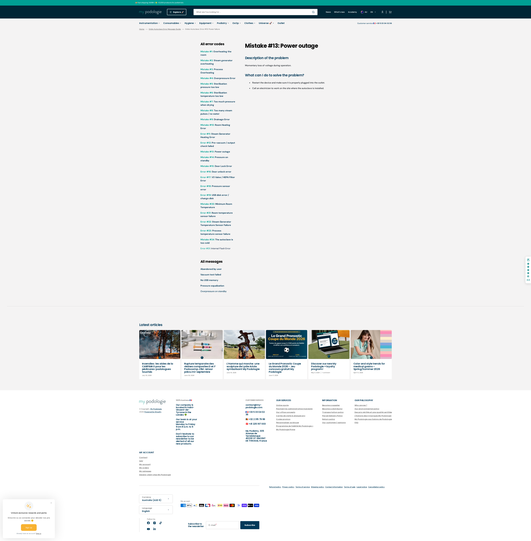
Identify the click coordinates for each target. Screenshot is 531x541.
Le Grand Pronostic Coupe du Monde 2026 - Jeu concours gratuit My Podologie (285, 368)
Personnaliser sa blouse (287, 422)
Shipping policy (317, 487)
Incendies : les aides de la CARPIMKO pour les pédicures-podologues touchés (157, 368)
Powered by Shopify (152, 412)
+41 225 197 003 (257, 423)
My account (145, 464)
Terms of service (302, 487)
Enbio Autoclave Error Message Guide (165, 29)
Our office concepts (285, 412)
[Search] (313, 12)
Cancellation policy (376, 487)
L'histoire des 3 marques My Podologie (373, 415)
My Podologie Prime (285, 429)
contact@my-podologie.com (254, 406)
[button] (389, 12)
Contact (143, 457)
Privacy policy (288, 487)
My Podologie (156, 409)
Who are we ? (361, 405)
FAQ (356, 422)
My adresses (145, 471)
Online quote (282, 405)
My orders (144, 467)
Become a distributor (332, 408)
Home (141, 29)
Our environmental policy (367, 408)
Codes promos (283, 419)
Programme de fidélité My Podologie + (294, 426)
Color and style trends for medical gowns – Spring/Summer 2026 (369, 366)
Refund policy (275, 487)
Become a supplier (331, 405)
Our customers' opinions (334, 422)
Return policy (328, 419)
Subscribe (249, 525)
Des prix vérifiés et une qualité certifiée (373, 412)
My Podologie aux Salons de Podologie (373, 419)
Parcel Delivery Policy (332, 415)
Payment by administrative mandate (294, 408)
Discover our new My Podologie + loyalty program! (323, 366)
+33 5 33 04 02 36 (255, 413)
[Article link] (159, 354)
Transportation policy (333, 412)
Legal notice (361, 487)
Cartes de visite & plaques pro (290, 415)
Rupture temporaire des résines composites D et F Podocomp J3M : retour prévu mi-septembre (199, 368)
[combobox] (255, 12)
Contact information (334, 487)
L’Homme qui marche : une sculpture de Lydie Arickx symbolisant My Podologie (243, 366)
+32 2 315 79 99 (257, 419)
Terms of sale (349, 487)
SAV (141, 461)
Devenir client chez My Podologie (155, 474)
